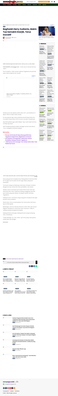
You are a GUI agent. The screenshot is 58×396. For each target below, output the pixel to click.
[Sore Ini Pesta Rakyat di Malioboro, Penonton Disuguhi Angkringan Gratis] (42, 80)
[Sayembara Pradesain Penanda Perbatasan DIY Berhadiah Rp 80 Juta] (42, 133)
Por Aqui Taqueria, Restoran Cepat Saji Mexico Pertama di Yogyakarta (30, 280)
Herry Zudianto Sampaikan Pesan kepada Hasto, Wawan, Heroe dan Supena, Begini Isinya (20, 292)
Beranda (4, 24)
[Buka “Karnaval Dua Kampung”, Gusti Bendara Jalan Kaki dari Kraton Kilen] (7, 357)
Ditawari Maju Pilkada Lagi (19, 349)
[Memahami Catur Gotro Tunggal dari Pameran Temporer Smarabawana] (50, 80)
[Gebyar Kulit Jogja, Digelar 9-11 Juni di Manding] (42, 121)
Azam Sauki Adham (8, 37)
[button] (49, 2)
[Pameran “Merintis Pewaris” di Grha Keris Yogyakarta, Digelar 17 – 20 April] (50, 133)
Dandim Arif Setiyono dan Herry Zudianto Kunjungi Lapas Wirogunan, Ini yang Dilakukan (8, 292)
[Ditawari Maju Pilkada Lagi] (7, 349)
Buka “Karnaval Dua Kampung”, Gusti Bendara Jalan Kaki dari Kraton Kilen (24, 356)
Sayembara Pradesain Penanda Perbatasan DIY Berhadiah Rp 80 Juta (42, 139)
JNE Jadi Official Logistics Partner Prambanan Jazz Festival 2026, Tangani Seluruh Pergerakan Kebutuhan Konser (50, 57)
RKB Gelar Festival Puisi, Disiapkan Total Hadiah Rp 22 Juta (42, 52)
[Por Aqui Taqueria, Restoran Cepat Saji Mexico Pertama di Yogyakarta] (31, 274)
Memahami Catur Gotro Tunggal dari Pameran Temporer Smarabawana (50, 86)
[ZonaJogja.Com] (13, 1)
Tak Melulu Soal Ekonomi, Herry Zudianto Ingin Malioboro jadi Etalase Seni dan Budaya (31, 292)
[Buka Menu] (54, 1)
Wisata (17, 276)
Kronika (5, 276)
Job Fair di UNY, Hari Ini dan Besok (50, 114)
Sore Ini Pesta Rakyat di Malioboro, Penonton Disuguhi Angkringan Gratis (42, 86)
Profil (4, 26)
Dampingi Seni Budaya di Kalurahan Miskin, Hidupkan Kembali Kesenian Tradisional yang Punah (23, 341)
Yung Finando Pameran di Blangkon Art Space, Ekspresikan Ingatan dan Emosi (42, 100)
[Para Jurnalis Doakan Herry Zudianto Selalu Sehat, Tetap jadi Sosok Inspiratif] (8, 274)
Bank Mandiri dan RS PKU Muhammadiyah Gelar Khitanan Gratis (42, 115)
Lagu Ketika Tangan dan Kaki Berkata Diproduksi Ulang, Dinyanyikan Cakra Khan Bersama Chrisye (49, 100)
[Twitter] (32, 266)
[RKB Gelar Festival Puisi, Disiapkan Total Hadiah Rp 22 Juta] (42, 48)
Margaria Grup (16, 258)
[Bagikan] (36, 38)
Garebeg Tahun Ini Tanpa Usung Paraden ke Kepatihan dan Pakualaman (50, 126)
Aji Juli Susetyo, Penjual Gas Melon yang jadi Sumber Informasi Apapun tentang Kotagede (24, 334)
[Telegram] (34, 266)
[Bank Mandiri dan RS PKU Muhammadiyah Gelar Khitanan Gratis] (42, 110)
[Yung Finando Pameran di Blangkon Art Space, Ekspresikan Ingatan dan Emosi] (42, 93)
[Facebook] (30, 266)
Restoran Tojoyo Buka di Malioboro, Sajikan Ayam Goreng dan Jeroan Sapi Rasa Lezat (20, 280)
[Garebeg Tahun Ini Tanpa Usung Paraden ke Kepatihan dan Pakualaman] (50, 122)
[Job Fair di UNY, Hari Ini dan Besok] (50, 110)
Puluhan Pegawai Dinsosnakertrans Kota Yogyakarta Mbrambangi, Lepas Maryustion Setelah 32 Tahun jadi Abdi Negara (23, 319)
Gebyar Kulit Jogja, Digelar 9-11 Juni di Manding (42, 125)
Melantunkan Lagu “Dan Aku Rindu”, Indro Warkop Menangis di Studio (50, 68)
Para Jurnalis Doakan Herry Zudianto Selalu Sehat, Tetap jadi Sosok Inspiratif (8, 280)
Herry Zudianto (9, 258)
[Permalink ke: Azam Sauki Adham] (4, 38)
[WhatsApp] (36, 266)
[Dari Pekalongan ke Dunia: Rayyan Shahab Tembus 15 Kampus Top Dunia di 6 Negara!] (7, 327)
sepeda (22, 258)
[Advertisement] (30, 15)
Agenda (41, 112)
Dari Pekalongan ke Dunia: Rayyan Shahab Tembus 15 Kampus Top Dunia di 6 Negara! (23, 326)
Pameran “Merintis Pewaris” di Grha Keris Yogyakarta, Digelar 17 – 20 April (50, 139)
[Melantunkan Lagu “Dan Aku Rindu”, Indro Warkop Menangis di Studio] (50, 63)
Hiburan (41, 49)
